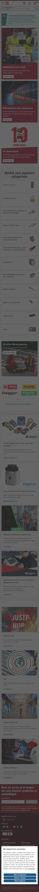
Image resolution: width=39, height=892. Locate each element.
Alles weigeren (20, 881)
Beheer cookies (20, 878)
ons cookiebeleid (30, 869)
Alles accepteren (20, 875)
